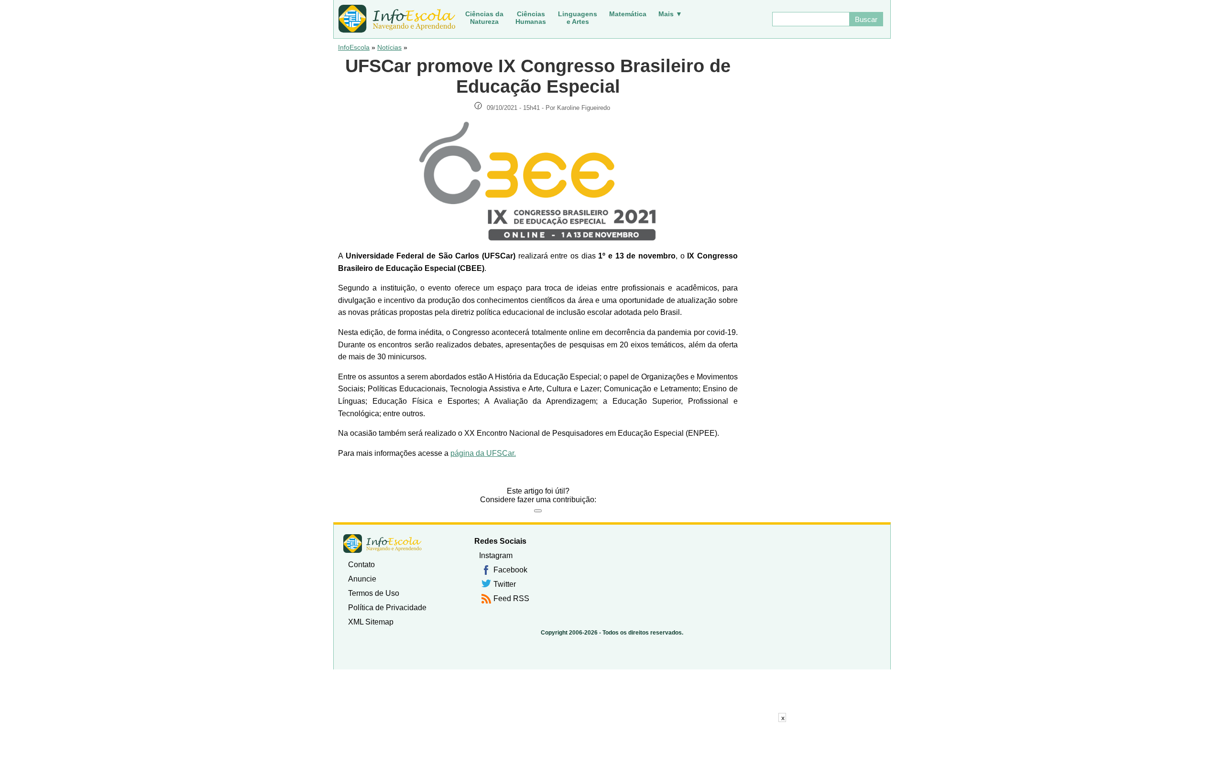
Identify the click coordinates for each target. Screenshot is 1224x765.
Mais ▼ (670, 14)
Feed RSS (511, 598)
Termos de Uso (373, 593)
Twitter (504, 584)
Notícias (389, 47)
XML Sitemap (370, 622)
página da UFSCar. (483, 453)
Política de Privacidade (387, 607)
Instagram (496, 555)
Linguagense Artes (577, 17)
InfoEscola (354, 47)
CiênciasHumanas (530, 17)
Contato (361, 564)
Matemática (627, 14)
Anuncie (362, 579)
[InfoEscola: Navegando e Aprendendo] (397, 19)
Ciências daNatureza (484, 17)
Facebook (510, 570)
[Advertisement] (612, 743)
